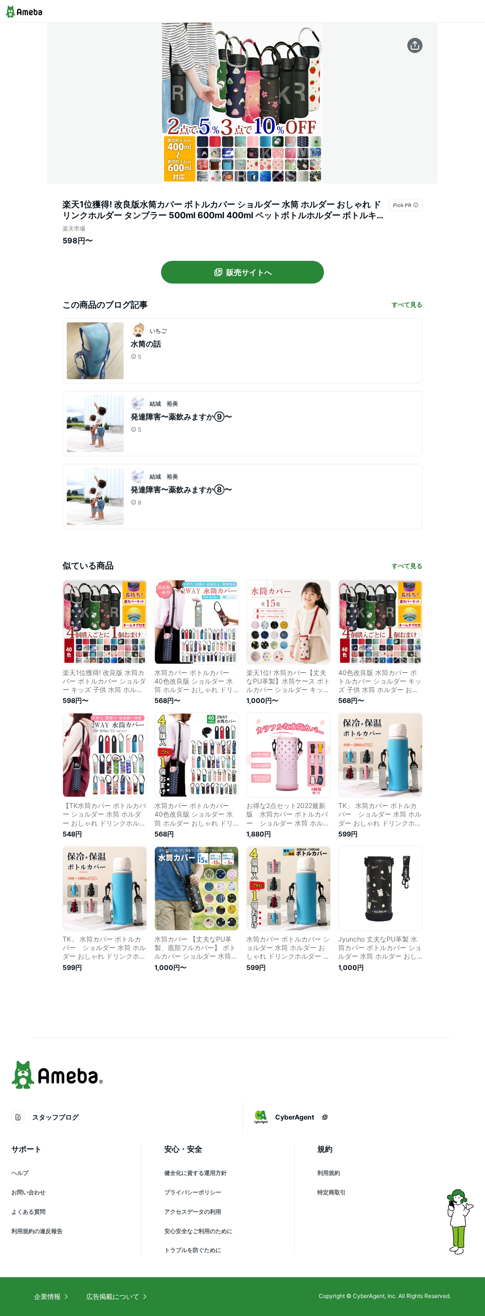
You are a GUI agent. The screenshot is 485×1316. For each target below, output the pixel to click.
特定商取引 (331, 1192)
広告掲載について (112, 1296)
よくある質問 (28, 1211)
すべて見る (407, 304)
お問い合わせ (28, 1192)
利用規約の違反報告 (37, 1231)
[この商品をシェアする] (414, 45)
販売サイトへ (249, 272)
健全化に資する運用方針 (195, 1172)
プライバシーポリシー (192, 1192)
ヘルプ (19, 1172)
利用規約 (328, 1172)
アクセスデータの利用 (192, 1211)
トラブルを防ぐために (192, 1250)
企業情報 (47, 1296)
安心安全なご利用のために (198, 1231)
